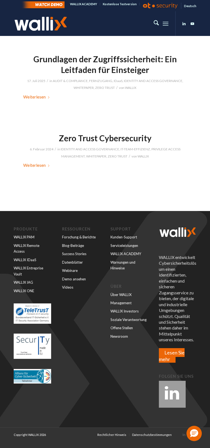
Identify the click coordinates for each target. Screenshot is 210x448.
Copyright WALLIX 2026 (30, 434)
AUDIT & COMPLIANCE (70, 81)
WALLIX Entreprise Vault (28, 271)
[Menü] (165, 23)
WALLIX (130, 88)
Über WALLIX (121, 294)
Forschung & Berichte (79, 237)
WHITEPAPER (84, 88)
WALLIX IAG (23, 282)
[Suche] (153, 23)
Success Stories (74, 254)
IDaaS (118, 81)
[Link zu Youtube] (192, 23)
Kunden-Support (123, 237)
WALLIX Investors (124, 311)
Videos (67, 287)
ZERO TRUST (105, 88)
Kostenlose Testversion (120, 4)
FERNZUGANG (100, 81)
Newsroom (119, 336)
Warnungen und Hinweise (122, 265)
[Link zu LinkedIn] (184, 23)
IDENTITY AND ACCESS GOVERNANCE (153, 81)
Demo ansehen (74, 279)
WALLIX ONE (24, 291)
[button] (194, 433)
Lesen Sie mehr (172, 356)
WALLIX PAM (24, 237)
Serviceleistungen (124, 245)
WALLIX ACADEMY (83, 4)
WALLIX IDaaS (25, 260)
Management (121, 303)
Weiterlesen (34, 96)
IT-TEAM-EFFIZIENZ (135, 149)
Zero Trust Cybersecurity (105, 138)
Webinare (70, 270)
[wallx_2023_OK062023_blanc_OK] (41, 23)
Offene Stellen (121, 328)
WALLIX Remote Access (26, 248)
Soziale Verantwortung (128, 319)
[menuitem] (83, 4)
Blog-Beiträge (73, 245)
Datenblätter (72, 262)
